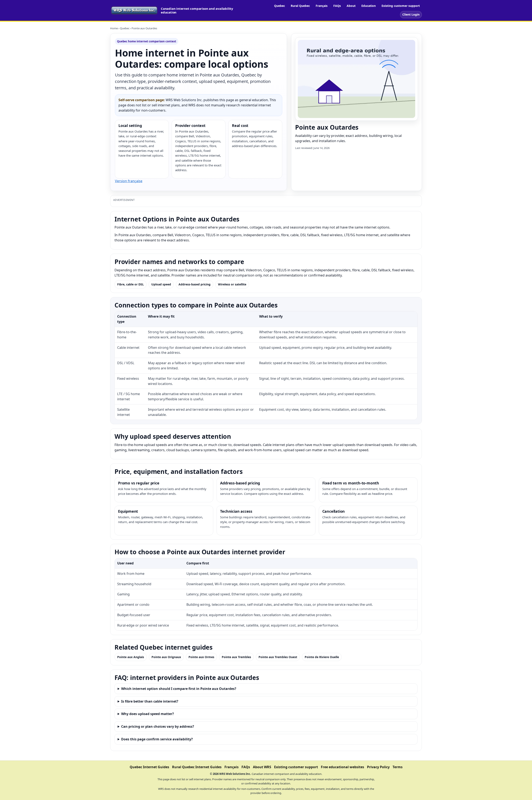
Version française (128, 181)
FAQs (337, 6)
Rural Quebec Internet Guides (197, 767)
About (351, 6)
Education (368, 6)
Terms (398, 767)
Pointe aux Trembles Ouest (278, 657)
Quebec (279, 6)
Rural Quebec (300, 6)
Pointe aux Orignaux (166, 657)
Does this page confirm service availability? (157, 739)
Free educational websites (342, 767)
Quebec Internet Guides (149, 767)
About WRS (262, 767)
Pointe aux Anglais (130, 657)
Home (114, 28)
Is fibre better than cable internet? (149, 701)
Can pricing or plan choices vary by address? (157, 726)
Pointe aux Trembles (236, 657)
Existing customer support (401, 6)
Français (322, 6)
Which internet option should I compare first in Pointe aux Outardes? (178, 688)
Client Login (411, 14)
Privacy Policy (378, 767)
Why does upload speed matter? (147, 714)
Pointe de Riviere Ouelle (322, 657)
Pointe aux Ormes (201, 657)
